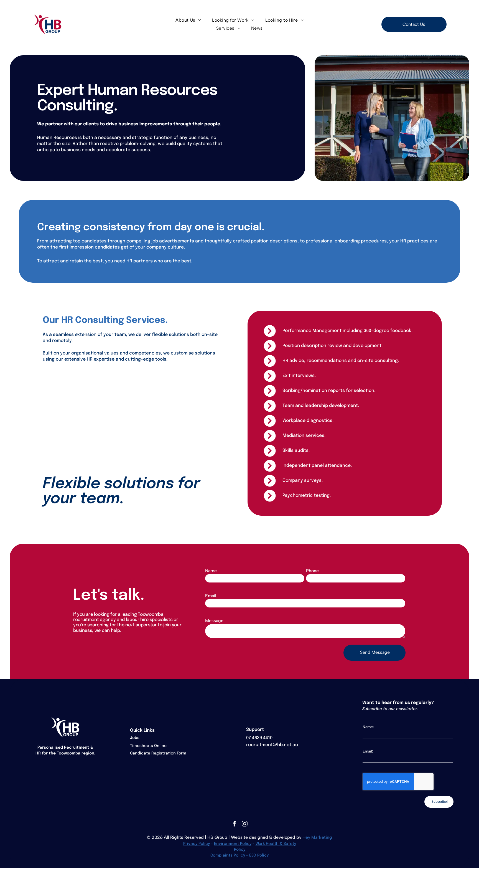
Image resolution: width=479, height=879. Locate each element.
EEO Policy (259, 855)
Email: (211, 595)
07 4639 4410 (259, 738)
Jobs (134, 738)
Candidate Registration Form (158, 753)
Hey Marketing (317, 837)
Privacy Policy (196, 844)
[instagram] (244, 824)
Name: (211, 570)
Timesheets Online (148, 746)
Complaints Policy (227, 855)
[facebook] (234, 824)
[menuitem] (188, 20)
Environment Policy (232, 844)
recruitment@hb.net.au (272, 745)
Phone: (313, 570)
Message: (215, 620)
